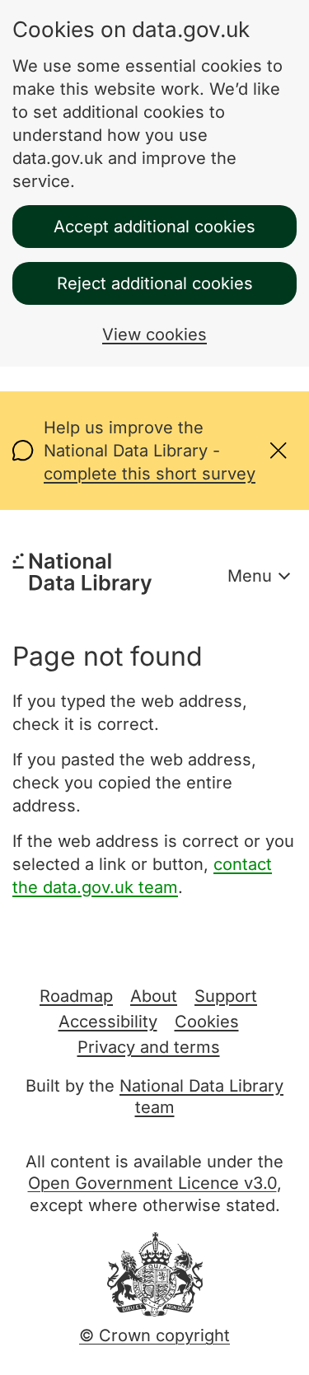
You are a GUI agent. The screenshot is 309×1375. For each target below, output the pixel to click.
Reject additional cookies (155, 283)
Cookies (207, 1021)
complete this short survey (149, 474)
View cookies (154, 334)
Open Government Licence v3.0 (152, 1183)
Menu (249, 576)
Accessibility (108, 1021)
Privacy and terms (148, 1047)
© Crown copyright (154, 1335)
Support (225, 996)
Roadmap (76, 996)
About (153, 996)
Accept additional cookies (154, 226)
